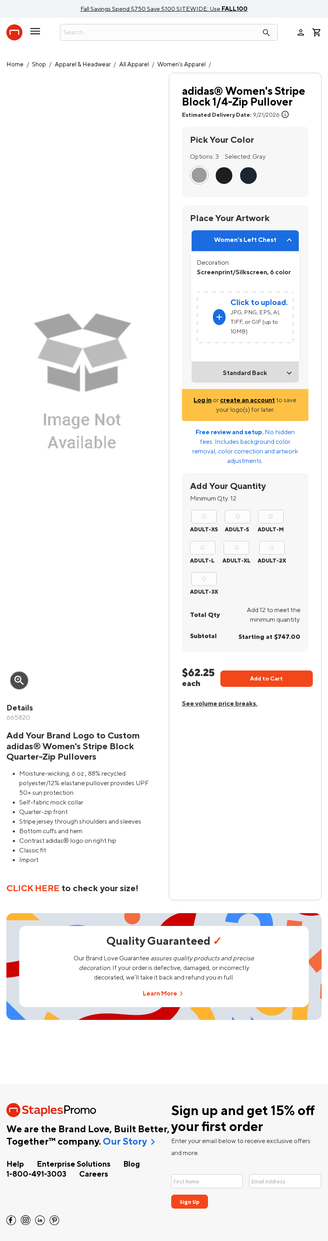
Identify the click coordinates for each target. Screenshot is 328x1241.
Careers (93, 1174)
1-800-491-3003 (36, 1174)
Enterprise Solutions (73, 1164)
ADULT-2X (272, 561)
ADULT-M (271, 530)
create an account (247, 400)
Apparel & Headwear (83, 64)
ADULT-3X (204, 592)
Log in (203, 400)
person (301, 32)
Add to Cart (266, 679)
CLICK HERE (33, 888)
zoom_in (19, 680)
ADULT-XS (204, 530)
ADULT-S (237, 530)
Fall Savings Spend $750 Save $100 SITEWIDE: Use (164, 9)
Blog (131, 1164)
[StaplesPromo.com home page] (14, 32)
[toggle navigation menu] (35, 34)
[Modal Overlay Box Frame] (246, 1186)
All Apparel (134, 64)
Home (15, 64)
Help (15, 1164)
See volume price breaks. (220, 703)
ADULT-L (202, 561)
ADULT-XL (236, 561)
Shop (39, 64)
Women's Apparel (181, 64)
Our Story (125, 1142)
